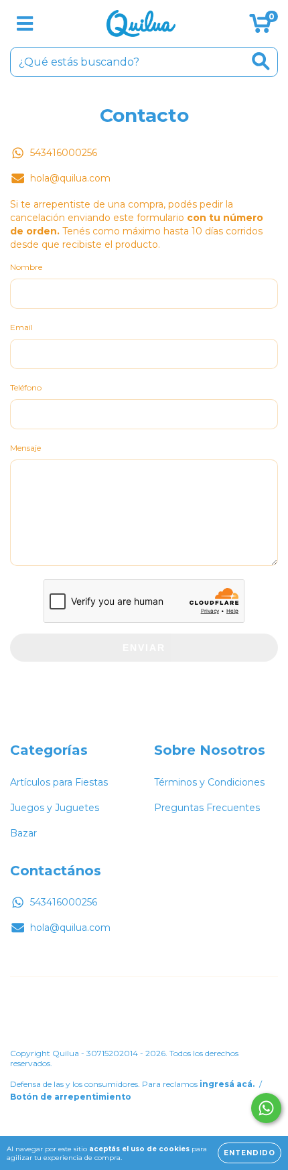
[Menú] (25, 24)
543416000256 (63, 153)
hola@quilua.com (70, 178)
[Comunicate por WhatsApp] (266, 1108)
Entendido (249, 1153)
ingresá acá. (227, 1084)
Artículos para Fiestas (59, 782)
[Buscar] (261, 61)
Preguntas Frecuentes (207, 808)
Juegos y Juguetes (54, 808)
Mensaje (25, 448)
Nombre (26, 267)
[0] (260, 27)
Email (21, 327)
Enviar (144, 647)
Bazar (23, 833)
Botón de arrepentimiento (70, 1097)
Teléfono (26, 387)
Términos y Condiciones (209, 782)
